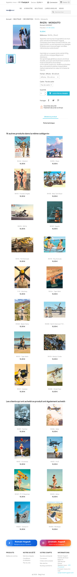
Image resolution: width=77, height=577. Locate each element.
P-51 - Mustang (22, 291)
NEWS (61, 8)
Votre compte (46, 553)
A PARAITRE (28, 8)
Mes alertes (44, 563)
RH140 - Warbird (22, 161)
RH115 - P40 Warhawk (22, 259)
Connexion (43, 558)
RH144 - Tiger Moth (55, 291)
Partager (48, 100)
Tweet (53, 100)
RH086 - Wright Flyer (54, 389)
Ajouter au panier (58, 93)
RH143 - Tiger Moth (22, 356)
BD (21, 8)
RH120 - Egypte (55, 226)
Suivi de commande (46, 556)
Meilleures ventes (12, 556)
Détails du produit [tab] (50, 117)
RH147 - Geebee (22, 389)
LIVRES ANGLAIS (51, 8)
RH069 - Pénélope (55, 527)
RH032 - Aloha (54, 494)
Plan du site (26, 563)
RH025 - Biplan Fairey (22, 324)
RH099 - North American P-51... (55, 324)
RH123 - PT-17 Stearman (22, 494)
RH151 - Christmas (22, 461)
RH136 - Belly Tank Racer (54, 194)
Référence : (43, 35)
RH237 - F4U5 (55, 461)
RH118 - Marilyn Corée (55, 356)
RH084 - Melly (54, 429)
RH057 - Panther (22, 429)
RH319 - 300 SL (22, 226)
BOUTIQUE (39, 8)
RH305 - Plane (54, 161)
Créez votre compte (46, 561)
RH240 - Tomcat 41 (22, 527)
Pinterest (58, 100)
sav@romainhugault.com (66, 573)
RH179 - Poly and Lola (54, 259)
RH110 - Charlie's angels (22, 194)
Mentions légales (28, 556)
